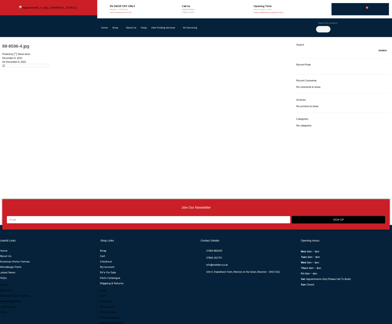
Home (104, 27)
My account (107, 267)
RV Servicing (190, 27)
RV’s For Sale (108, 272)
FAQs (144, 27)
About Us (131, 27)
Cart (102, 256)
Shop (115, 27)
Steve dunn (24, 54)
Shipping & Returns (112, 283)
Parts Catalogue (110, 278)
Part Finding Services (163, 27)
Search (300, 44)
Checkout (106, 261)
